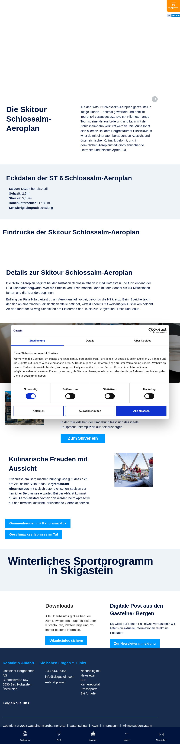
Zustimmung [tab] (37, 340)
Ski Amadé (88, 693)
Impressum (110, 725)
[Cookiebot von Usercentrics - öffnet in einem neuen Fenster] (151, 330)
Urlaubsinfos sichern (66, 640)
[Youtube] (19, 708)
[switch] (70, 396)
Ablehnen (38, 410)
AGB (95, 725)
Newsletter (88, 675)
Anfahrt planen (55, 682)
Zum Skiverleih (83, 438)
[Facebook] (7, 708)
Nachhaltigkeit (90, 671)
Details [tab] (90, 340)
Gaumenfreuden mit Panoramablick (37, 523)
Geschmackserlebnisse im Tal (33, 534)
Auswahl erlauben (90, 410)
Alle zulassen (141, 410)
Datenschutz (78, 725)
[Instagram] (13, 708)
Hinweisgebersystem (137, 725)
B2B (83, 680)
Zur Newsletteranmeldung (135, 643)
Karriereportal (90, 684)
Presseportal (89, 689)
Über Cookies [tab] (142, 340)
